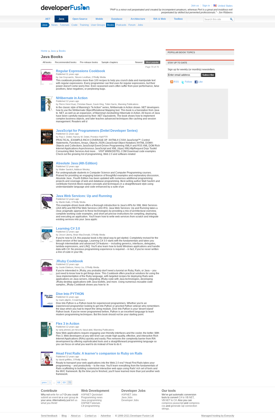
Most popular (152, 62)
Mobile (99, 19)
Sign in (206, 5)
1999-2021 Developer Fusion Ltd (136, 415)
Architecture (138, 19)
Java (61, 19)
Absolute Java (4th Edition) (76, 163)
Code (74, 25)
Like (200, 81)
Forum (131, 25)
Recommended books (66, 62)
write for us (56, 394)
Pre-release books (89, 62)
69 (64, 382)
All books (47, 62)
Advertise (106, 415)
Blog (64, 415)
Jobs (140, 25)
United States (225, 5)
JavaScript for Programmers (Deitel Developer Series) (97, 130)
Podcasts (121, 25)
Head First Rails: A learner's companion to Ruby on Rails (99, 353)
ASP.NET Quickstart (91, 394)
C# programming (90, 405)
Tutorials (64, 25)
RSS (176, 81)
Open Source (79, 19)
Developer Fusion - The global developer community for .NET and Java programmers (75, 7)
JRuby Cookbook (69, 261)
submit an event (49, 397)
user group (69, 397)
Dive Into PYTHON (70, 294)
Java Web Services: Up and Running (84, 196)
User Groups (98, 25)
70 (69, 382)
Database (116, 19)
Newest (139, 62)
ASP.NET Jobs (129, 394)
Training (84, 25)
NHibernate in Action (72, 98)
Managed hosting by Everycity (217, 415)
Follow (188, 81)
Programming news (91, 397)
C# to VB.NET (186, 397)
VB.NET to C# (169, 400)
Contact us (90, 415)
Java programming (91, 400)
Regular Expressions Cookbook (80, 71)
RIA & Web (159, 19)
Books (110, 25)
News (54, 25)
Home (44, 51)
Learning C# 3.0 (68, 228)
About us (76, 415)
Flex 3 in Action (67, 323)
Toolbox (178, 19)
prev (44, 382)
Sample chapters (109, 62)
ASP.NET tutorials (90, 403)
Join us (195, 5)
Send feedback (49, 415)
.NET (47, 19)
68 (58, 382)
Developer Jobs (130, 400)
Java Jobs (126, 397)
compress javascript (172, 403)
